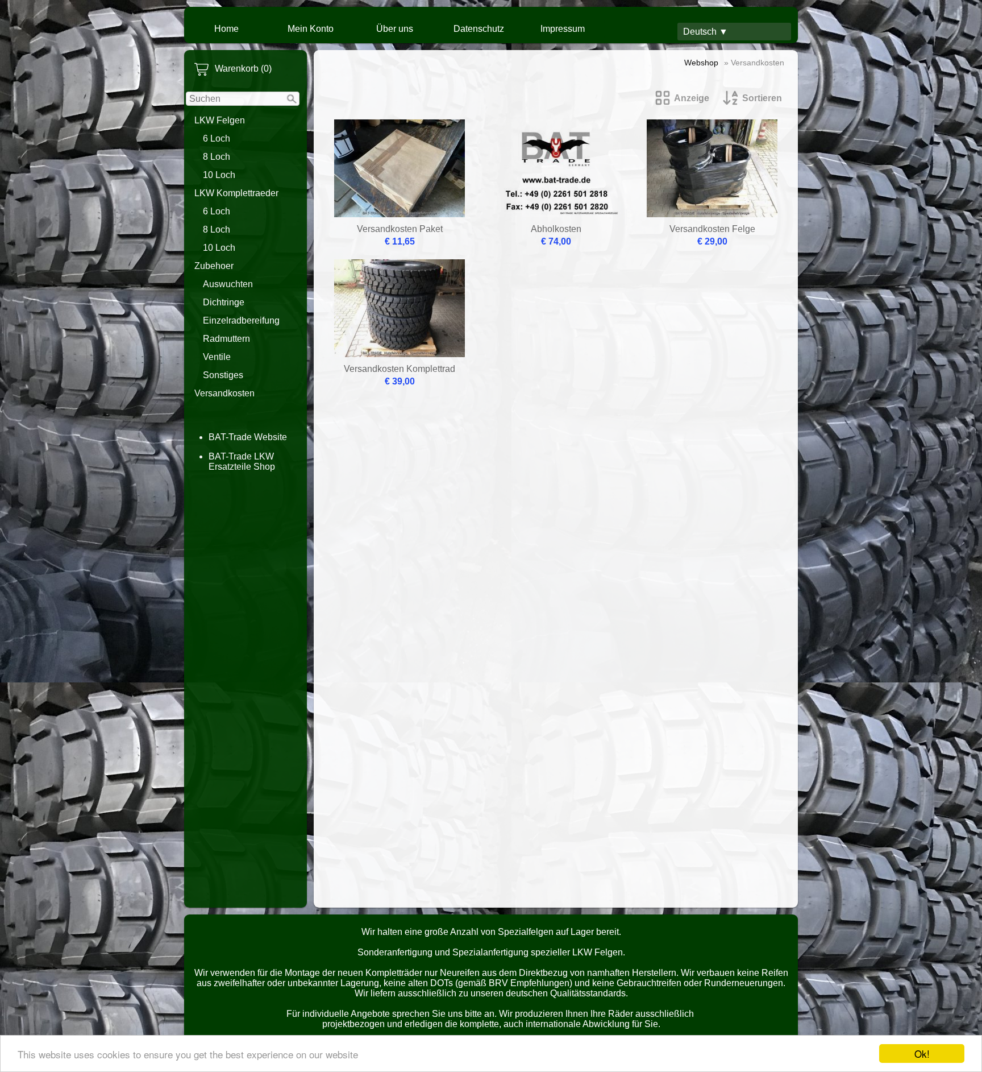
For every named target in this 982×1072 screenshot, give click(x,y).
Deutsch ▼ (705, 31)
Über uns (394, 29)
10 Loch (219, 175)
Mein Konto (311, 29)
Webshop (701, 62)
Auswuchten (228, 284)
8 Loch (216, 157)
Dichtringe (223, 302)
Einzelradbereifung (241, 320)
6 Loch (216, 138)
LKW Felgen (219, 120)
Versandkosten (224, 393)
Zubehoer (214, 266)
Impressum (562, 29)
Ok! (922, 1053)
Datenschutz (478, 29)
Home (226, 29)
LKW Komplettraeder (236, 193)
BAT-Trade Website (248, 437)
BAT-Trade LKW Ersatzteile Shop (242, 461)
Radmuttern (226, 338)
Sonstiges (223, 375)
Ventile (217, 357)
